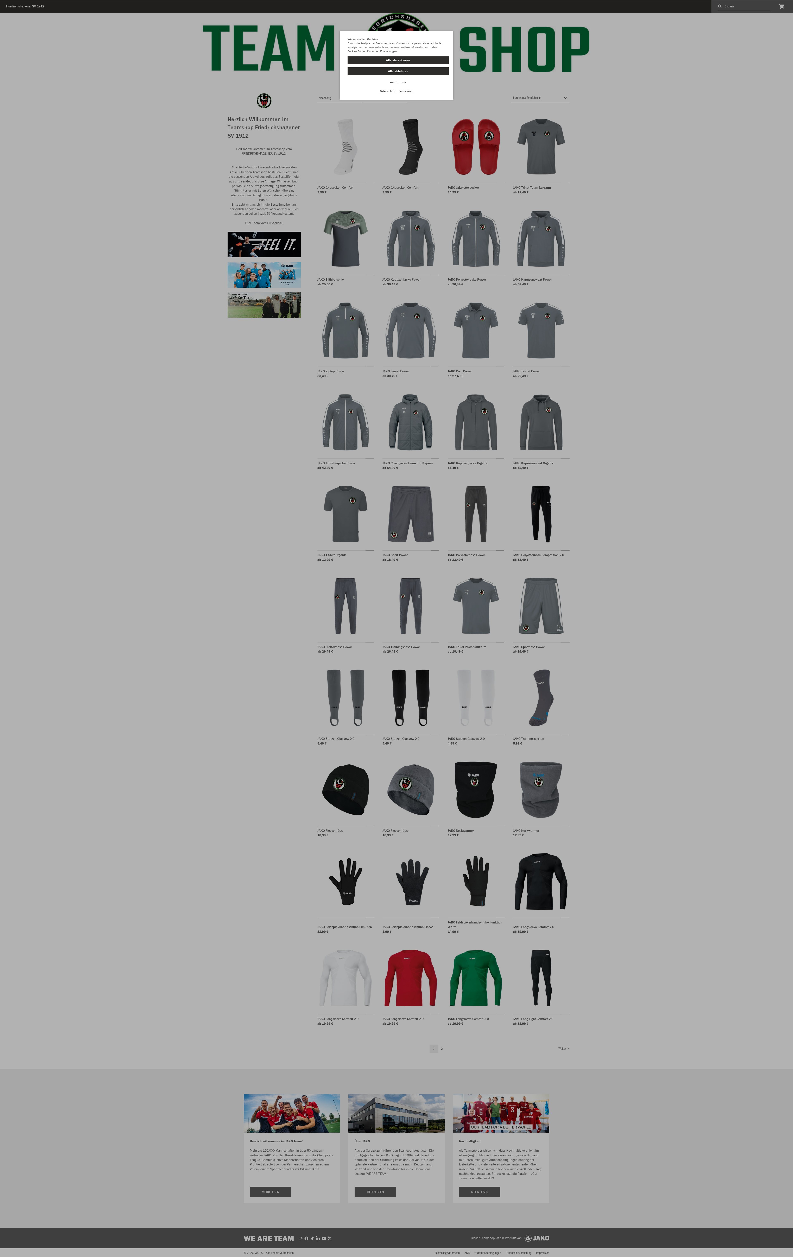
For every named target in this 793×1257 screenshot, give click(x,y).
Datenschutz (387, 91)
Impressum (406, 91)
